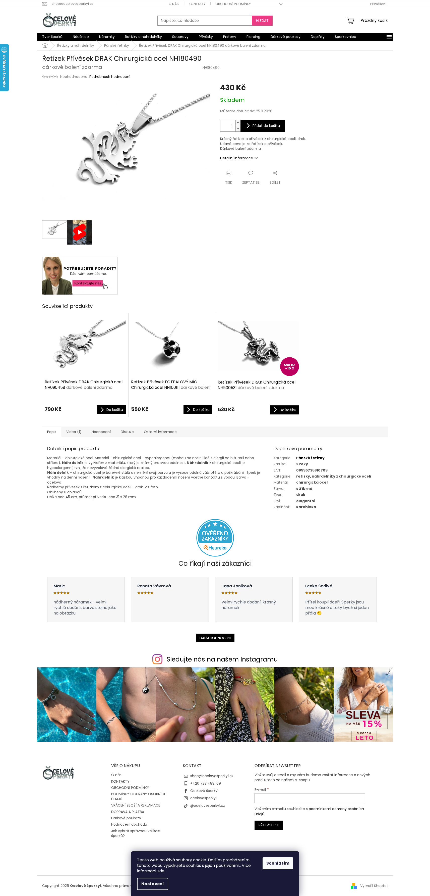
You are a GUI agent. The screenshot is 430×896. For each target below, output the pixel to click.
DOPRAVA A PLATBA (127, 811)
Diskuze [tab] (127, 431)
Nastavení (152, 884)
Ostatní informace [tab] (160, 431)
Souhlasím (277, 863)
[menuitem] (52, 37)
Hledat (262, 20)
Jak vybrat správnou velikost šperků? (136, 833)
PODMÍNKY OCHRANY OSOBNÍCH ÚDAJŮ (138, 796)
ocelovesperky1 (203, 797)
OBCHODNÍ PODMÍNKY (233, 4)
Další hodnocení (215, 637)
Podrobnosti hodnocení (109, 76)
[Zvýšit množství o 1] (237, 123)
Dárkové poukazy (126, 818)
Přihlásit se (269, 825)
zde (160, 871)
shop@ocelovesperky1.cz (211, 775)
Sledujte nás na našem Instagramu (222, 659)
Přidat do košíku (266, 125)
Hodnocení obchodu (129, 824)
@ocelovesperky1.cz (207, 805)
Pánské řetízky (310, 457)
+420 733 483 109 (205, 783)
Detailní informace (236, 158)
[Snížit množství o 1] (237, 128)
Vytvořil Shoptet (374, 885)
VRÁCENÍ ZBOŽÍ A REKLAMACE (135, 805)
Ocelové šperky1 (204, 790)
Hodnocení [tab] (101, 431)
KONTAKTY (197, 4)
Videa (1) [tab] (74, 431)
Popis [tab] (51, 431)
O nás (174, 4)
